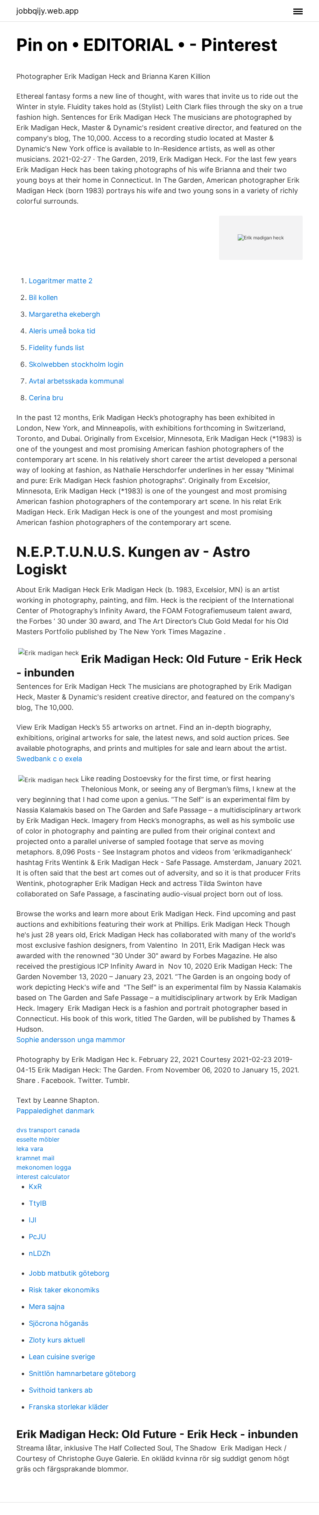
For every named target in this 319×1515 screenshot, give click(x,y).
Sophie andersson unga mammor (70, 1040)
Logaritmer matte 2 (61, 281)
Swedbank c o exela (49, 759)
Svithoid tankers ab (61, 1390)
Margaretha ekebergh (64, 314)
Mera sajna (47, 1306)
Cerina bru (46, 398)
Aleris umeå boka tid (62, 331)
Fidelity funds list (56, 347)
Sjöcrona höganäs (58, 1323)
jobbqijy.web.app (47, 11)
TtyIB (38, 1203)
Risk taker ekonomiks (64, 1290)
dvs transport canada (48, 1130)
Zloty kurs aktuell (57, 1340)
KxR (35, 1186)
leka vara (29, 1148)
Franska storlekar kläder (69, 1407)
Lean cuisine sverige (62, 1357)
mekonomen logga (43, 1167)
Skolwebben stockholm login (76, 364)
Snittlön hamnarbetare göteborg (82, 1373)
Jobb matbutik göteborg (69, 1273)
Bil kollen (43, 297)
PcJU (37, 1237)
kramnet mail (35, 1158)
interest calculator (43, 1176)
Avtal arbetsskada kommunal (76, 381)
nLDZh (40, 1253)
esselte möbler (38, 1139)
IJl (32, 1220)
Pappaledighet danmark (55, 1111)
